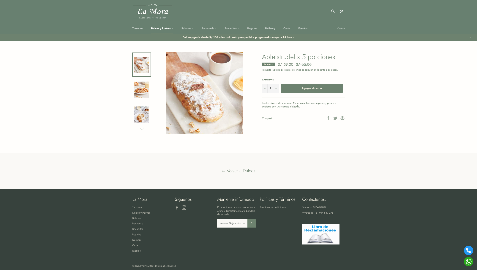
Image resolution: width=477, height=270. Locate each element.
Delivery (270, 28)
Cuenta (341, 28)
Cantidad (268, 79)
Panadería (208, 28)
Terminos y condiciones (273, 207)
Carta (286, 28)
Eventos (302, 28)
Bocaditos (231, 28)
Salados (186, 28)
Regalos (252, 28)
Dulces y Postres (161, 28)
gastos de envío (293, 70)
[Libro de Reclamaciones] (320, 243)
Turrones (137, 28)
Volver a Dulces (240, 171)
